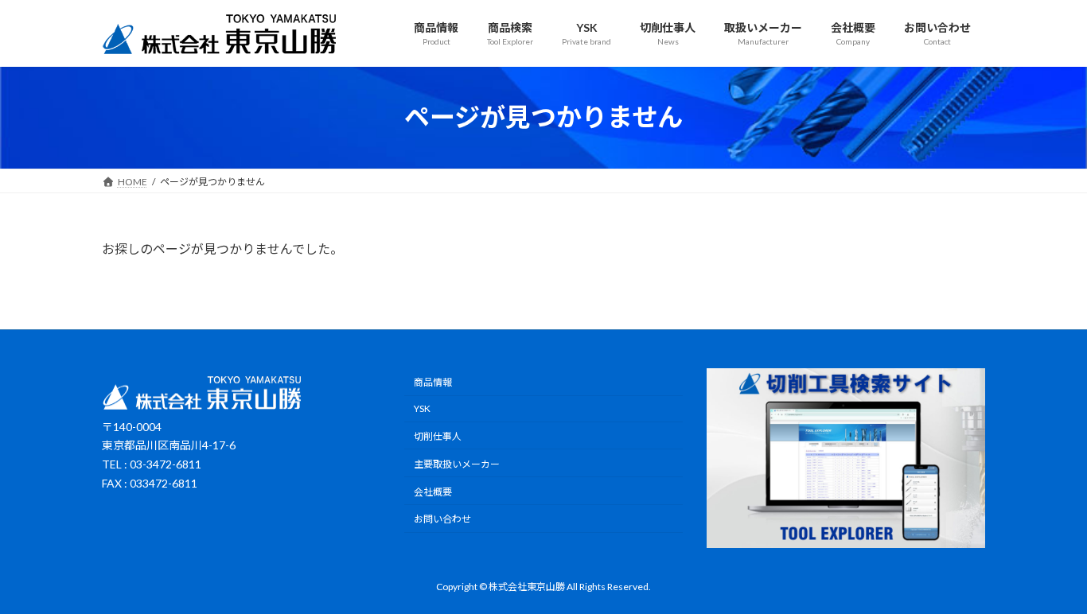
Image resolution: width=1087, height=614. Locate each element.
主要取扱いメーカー (457, 464)
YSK (422, 408)
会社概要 (433, 491)
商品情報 (433, 382)
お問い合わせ (442, 519)
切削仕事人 (438, 436)
